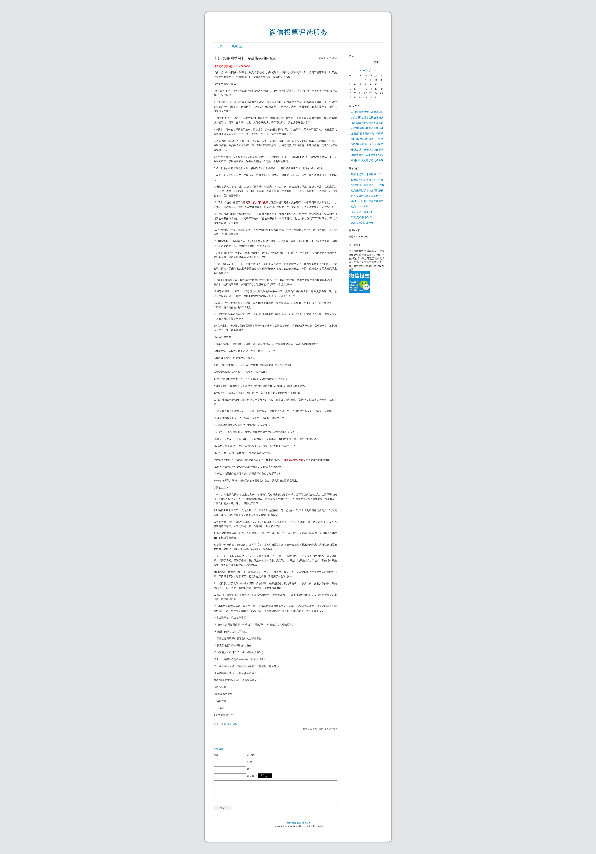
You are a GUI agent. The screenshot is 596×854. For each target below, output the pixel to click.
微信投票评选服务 (298, 32)
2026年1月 (365, 70)
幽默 (223, 723)
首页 (219, 46)
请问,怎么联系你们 (361, 217)
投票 (229, 723)
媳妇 (235, 723)
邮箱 (249, 762)
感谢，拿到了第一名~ (363, 222)
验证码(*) (252, 775)
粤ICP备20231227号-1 (298, 823)
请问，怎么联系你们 (362, 211)
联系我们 (237, 46)
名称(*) (250, 755)
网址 (249, 769)
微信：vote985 (360, 206)
